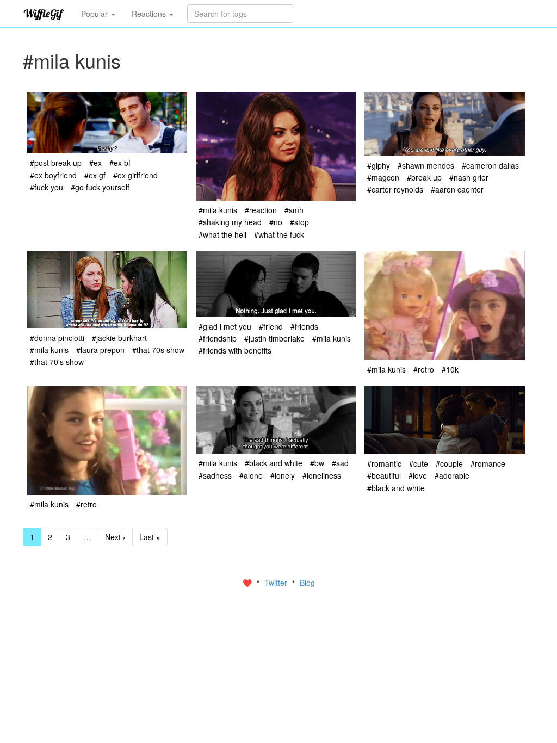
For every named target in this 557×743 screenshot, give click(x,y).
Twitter (276, 582)
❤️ (248, 582)
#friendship (218, 338)
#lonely (282, 475)
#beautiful (384, 475)
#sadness (215, 475)
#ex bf (120, 162)
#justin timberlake (274, 338)
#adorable (452, 475)
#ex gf (95, 175)
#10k (450, 369)
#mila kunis (218, 210)
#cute (418, 463)
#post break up (56, 162)
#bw (317, 462)
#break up (424, 177)
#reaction (261, 210)
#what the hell (222, 234)
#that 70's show (57, 361)
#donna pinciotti (57, 337)
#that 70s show (158, 349)
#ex (95, 162)
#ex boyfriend (53, 175)
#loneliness (321, 475)
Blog (307, 582)
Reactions (150, 13)
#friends (304, 326)
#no (275, 221)
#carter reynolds (395, 189)
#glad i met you (225, 326)
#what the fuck (279, 234)
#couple (449, 463)
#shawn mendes (426, 165)
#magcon (383, 177)
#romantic (384, 463)
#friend (271, 326)
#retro (423, 369)
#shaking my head (230, 221)
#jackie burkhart (119, 337)
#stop (299, 221)
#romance (488, 463)
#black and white (273, 462)
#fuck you (46, 187)
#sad (340, 462)
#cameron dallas (490, 165)
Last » (149, 536)
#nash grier (468, 177)
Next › (115, 536)
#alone (251, 475)
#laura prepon (100, 349)
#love (418, 475)
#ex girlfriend (135, 175)
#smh (294, 210)
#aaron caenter (457, 189)
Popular (95, 13)
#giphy (378, 165)
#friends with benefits (235, 350)
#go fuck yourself (100, 187)
